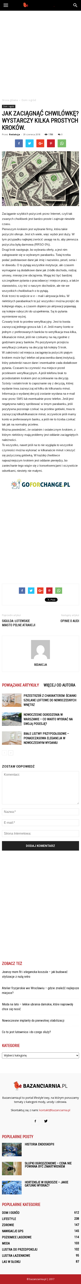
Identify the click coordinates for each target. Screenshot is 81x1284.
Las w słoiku (11, 1262)
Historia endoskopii (39, 1144)
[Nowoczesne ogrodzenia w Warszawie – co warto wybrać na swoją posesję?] (12, 719)
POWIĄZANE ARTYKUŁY (20, 685)
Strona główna (10, 100)
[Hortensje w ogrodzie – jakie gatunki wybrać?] (12, 1188)
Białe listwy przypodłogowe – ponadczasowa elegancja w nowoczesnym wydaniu (46, 738)
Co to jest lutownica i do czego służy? (26, 1032)
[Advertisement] (40, 53)
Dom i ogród (8, 106)
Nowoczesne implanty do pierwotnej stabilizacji (33, 1020)
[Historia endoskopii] (12, 1149)
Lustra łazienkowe (16, 1256)
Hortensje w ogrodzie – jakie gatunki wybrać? (46, 1183)
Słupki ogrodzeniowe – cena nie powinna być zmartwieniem (48, 1164)
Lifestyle (9, 1219)
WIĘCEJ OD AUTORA (59, 685)
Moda (6, 1243)
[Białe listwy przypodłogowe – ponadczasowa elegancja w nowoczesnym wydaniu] (12, 738)
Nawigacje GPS (12, 1231)
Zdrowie (8, 1225)
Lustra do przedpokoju (19, 1249)
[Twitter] (46, 1121)
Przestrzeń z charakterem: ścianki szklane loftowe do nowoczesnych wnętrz (50, 700)
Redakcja (14, 134)
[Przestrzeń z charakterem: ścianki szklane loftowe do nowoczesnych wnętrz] (12, 700)
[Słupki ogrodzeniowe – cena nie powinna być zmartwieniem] (12, 1168)
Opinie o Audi (70, 621)
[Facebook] (35, 1121)
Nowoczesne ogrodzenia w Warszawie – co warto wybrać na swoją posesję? (48, 719)
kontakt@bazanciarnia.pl (54, 1110)
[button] (75, 5)
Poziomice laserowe (16, 1237)
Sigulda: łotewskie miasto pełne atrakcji (18, 623)
